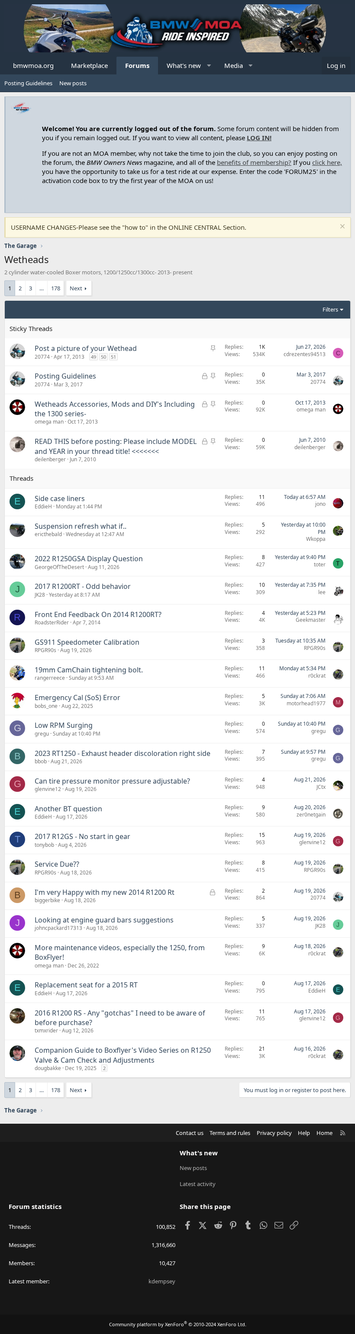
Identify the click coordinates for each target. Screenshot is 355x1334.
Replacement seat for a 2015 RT (86, 985)
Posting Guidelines (28, 83)
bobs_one (46, 706)
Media (233, 65)
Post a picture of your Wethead (86, 348)
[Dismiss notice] (341, 227)
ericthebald (48, 534)
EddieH (43, 506)
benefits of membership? (254, 162)
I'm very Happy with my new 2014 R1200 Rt (104, 892)
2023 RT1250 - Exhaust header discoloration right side (122, 753)
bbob (41, 761)
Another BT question (68, 808)
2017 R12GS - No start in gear (82, 836)
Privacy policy (274, 1133)
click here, (327, 162)
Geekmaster (311, 620)
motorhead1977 (306, 703)
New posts (73, 83)
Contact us (189, 1133)
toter (320, 564)
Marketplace (89, 65)
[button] (209, 65)
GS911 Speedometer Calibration (87, 642)
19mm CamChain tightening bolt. (89, 670)
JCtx (321, 787)
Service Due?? (57, 864)
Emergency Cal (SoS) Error (77, 697)
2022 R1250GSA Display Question (89, 558)
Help (304, 1133)
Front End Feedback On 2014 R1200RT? (98, 614)
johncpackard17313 (58, 928)
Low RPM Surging (64, 725)
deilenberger (50, 459)
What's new (184, 65)
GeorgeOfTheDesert (59, 567)
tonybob (44, 845)
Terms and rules (230, 1133)
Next (76, 288)
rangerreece (50, 677)
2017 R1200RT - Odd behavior (83, 586)
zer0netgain (311, 814)
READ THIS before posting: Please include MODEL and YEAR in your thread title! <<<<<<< (116, 446)
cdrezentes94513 (305, 354)
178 (55, 288)
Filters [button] (330, 309)
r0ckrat (317, 675)
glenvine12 (48, 789)
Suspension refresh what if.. (80, 526)
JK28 (40, 594)
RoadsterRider (52, 622)
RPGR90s (45, 650)
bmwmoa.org (33, 65)
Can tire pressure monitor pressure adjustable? (112, 781)
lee (322, 592)
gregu (42, 733)
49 (93, 357)
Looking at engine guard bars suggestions (104, 920)
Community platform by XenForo (177, 1324)
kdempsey (161, 1281)
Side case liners (60, 498)
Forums (137, 65)
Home (324, 1133)
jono (320, 504)
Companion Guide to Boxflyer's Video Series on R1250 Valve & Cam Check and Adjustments (123, 1054)
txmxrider (46, 1030)
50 (103, 357)
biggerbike (47, 900)
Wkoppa (316, 539)
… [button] (41, 288)
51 (113, 357)
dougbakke (48, 1068)
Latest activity (198, 1184)
